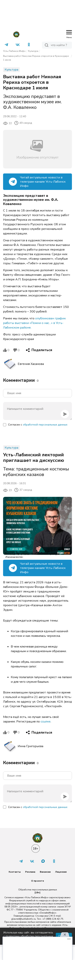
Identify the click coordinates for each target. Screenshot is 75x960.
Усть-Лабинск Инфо (14, 51)
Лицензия (61, 871)
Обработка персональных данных (37, 889)
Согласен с (37, 424)
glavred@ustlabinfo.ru (23, 918)
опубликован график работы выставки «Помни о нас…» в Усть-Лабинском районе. (34, 323)
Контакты (15, 871)
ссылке (46, 721)
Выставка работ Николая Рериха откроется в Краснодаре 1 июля (36, 58)
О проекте (37, 880)
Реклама (30, 871)
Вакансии (45, 871)
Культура (33, 51)
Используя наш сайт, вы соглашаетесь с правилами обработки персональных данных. (28, 936)
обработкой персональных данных (45, 424)
